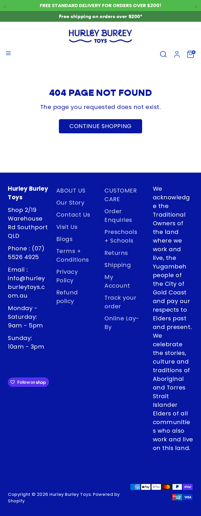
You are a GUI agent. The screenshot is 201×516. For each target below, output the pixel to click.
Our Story (70, 203)
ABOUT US (71, 190)
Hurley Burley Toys (70, 494)
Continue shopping (100, 126)
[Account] (177, 53)
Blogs (64, 239)
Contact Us (73, 215)
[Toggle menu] (8, 54)
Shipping (117, 265)
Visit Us (67, 227)
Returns (116, 253)
